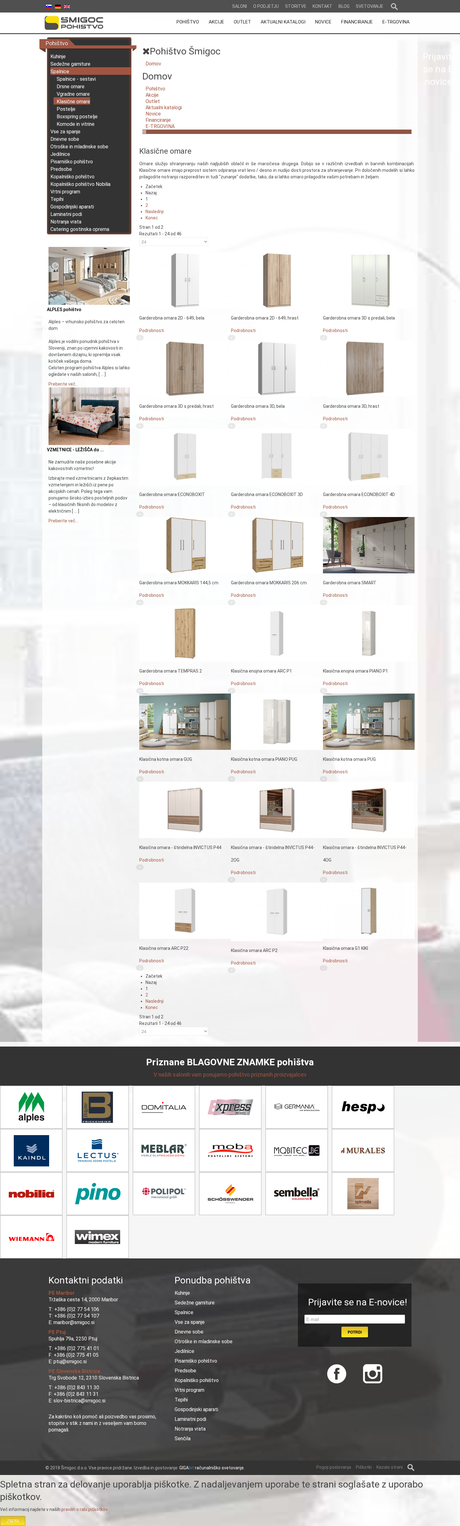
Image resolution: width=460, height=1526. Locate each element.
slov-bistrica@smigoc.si (78, 1401)
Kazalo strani (389, 1467)
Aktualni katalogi (164, 107)
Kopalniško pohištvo (72, 177)
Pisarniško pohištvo (71, 162)
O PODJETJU (266, 6)
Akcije (152, 95)
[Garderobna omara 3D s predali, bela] (369, 280)
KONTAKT (322, 6)
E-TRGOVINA (160, 126)
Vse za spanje (65, 132)
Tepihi (57, 199)
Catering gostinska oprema (79, 229)
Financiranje (158, 120)
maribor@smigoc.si (73, 1322)
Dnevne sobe (64, 139)
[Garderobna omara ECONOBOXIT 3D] (277, 456)
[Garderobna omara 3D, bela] (277, 368)
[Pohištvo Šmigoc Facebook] (337, 1372)
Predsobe (61, 169)
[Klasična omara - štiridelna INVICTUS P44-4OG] (369, 809)
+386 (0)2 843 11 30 (76, 1387)
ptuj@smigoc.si (69, 1362)
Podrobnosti (151, 330)
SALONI (239, 6)
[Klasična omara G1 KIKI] (369, 910)
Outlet (153, 101)
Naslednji (155, 211)
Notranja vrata (65, 222)
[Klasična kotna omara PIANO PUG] (277, 721)
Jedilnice (60, 154)
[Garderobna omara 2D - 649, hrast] (277, 280)
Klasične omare (73, 102)
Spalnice (59, 71)
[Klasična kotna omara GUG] (185, 721)
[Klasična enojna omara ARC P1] (277, 633)
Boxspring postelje (77, 117)
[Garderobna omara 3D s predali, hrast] (185, 368)
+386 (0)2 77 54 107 (76, 1316)
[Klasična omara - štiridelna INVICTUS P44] (185, 809)
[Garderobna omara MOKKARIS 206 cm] (277, 544)
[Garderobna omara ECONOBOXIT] (185, 456)
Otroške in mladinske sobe (79, 147)
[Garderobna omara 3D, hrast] (369, 368)
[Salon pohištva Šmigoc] (82, 23)
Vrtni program (65, 192)
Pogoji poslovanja (333, 1467)
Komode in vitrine (76, 124)
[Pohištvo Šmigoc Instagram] (370, 1372)
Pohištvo (155, 89)
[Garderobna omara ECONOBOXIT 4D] (369, 456)
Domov (153, 64)
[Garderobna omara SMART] (369, 544)
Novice (153, 114)
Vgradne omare (73, 94)
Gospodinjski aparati (72, 207)
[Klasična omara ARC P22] (185, 910)
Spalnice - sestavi (76, 79)
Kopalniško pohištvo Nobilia (80, 184)
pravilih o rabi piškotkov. (84, 1509)
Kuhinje (58, 56)
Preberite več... (63, 384)
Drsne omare (70, 87)
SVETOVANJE (369, 6)
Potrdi (355, 1332)
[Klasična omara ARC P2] (277, 911)
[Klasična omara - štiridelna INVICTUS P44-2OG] (277, 809)
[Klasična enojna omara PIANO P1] (369, 633)
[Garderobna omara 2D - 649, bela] (185, 280)
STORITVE (295, 6)
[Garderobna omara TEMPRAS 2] (185, 633)
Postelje (66, 109)
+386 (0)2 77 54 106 (76, 1309)
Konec (152, 217)
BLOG (344, 6)
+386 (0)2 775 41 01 (76, 1348)
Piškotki (364, 1467)
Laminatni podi (66, 214)
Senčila (183, 1439)
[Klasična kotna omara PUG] (369, 721)
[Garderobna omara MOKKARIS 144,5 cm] (185, 544)
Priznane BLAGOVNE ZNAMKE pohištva (230, 1062)
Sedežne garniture (70, 64)
